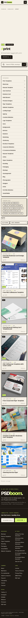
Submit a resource (5, 575)
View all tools (18, 561)
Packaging (3, 546)
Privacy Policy (18, 573)
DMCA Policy (18, 575)
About (2, 568)
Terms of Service (19, 570)
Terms (3, 615)
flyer (20, 213)
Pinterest (3, 602)
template (6, 205)
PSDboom (3, 9)
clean (5, 210)
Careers (3, 583)
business (6, 213)
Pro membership (5, 573)
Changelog (4, 580)
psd (5, 202)
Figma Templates (5, 541)
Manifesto (3, 570)
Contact (3, 585)
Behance (3, 599)
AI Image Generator (20, 550)
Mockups (3, 534)
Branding (3, 543)
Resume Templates (6, 536)
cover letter (12, 210)
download (15, 202)
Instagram (3, 594)
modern (13, 205)
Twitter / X (4, 592)
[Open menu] (25, 2)
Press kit (3, 578)
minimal (19, 205)
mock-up (6, 208)
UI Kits (2, 539)
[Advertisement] (14, 27)
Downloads (11, 9)
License (17, 568)
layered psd (14, 213)
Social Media (4, 548)
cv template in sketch (16, 208)
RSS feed (17, 578)
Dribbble (3, 597)
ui (18, 210)
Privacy (8, 615)
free (9, 202)
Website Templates (6, 551)
